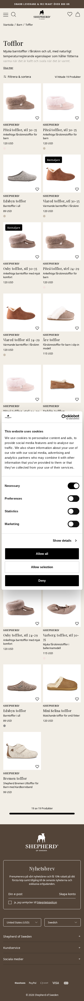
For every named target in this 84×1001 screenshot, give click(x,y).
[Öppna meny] (6, 15)
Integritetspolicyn (47, 902)
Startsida (8, 24)
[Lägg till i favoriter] (37, 118)
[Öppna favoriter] (70, 15)
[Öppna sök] (14, 15)
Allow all (42, 553)
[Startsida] (42, 15)
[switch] (73, 498)
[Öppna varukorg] (78, 15)
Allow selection (42, 567)
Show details (62, 540)
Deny (42, 580)
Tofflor (29, 24)
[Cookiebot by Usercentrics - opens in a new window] (61, 417)
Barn (19, 24)
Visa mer (8, 68)
